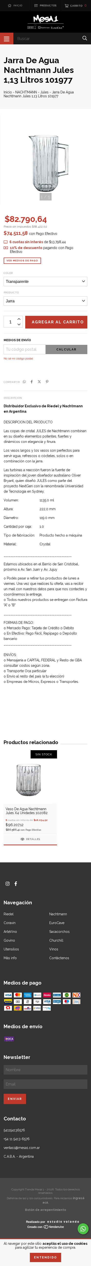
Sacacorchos (59, 932)
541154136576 (14, 1130)
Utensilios (11, 949)
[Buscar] (85, 38)
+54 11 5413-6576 (17, 1139)
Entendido (45, 1257)
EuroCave (56, 923)
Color (8, 273)
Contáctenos (59, 958)
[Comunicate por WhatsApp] (83, 1228)
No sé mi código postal (18, 358)
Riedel (9, 914)
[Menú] (6, 38)
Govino (9, 940)
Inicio (8, 92)
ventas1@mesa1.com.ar (22, 1148)
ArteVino (10, 932)
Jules (44, 92)
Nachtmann (58, 914)
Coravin (10, 923)
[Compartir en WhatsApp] (24, 382)
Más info (10, 958)
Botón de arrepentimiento (45, 1210)
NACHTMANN (26, 92)
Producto (11, 292)
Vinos (53, 949)
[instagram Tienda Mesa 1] (7, 883)
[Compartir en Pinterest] (47, 382)
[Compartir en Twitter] (39, 382)
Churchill (56, 940)
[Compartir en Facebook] (32, 382)
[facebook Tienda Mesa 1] (15, 883)
